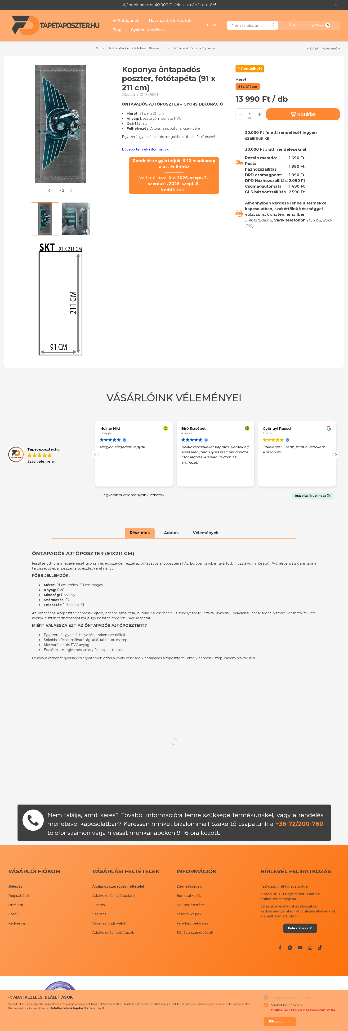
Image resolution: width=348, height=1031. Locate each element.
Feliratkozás (298, 928)
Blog (116, 30)
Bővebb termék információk (145, 149)
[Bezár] (335, 5)
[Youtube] (300, 947)
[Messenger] (290, 947)
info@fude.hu (259, 220)
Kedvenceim (19, 923)
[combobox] (253, 25)
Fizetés (98, 905)
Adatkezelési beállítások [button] (113, 932)
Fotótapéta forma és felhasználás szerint (136, 48)
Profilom (15, 905)
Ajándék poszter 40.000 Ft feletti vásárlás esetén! (169, 5)
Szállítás (99, 914)
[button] (126, 20)
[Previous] (10, 218)
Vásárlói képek (188, 914)
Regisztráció (18, 896)
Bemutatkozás (188, 896)
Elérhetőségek (189, 886)
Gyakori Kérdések (148, 30)
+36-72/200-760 (299, 823)
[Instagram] (310, 947)
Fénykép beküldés (192, 923)
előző (314, 48)
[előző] (49, 190)
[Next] (110, 218)
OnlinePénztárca (190, 905)
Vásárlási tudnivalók (109, 923)
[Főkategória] (97, 48)
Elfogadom (277, 1021)
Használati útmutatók (170, 20)
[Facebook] (280, 947)
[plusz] (259, 114)
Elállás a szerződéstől (194, 932)
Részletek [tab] (140, 533)
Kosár (13, 914)
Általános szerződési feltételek (118, 886)
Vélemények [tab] (206, 533)
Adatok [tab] (171, 533)
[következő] (71, 190)
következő (330, 48)
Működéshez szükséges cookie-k (298, 998)
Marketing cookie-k (304, 1007)
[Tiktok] (320, 947)
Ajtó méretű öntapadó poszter (194, 48)
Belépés (15, 886)
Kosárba (306, 114)
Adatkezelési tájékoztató (113, 896)
